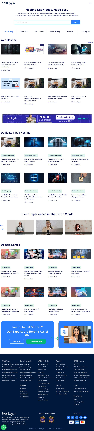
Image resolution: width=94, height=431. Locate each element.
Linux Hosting (24, 364)
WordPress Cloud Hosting (10, 372)
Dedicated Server (43, 375)
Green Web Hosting (26, 375)
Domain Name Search (27, 378)
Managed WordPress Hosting (11, 367)
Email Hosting (60, 378)
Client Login (24, 394)
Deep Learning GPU (80, 381)
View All (90, 43)
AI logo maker (60, 388)
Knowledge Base (79, 402)
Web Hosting (8, 32)
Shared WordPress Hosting (10, 364)
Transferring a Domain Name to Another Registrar (10, 272)
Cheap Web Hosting (26, 381)
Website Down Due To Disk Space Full (10, 98)
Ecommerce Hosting (8, 375)
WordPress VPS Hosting (9, 370)
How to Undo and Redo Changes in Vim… (79, 196)
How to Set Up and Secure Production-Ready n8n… (9, 196)
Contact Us (23, 391)
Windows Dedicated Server (46, 378)
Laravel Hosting (43, 400)
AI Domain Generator (62, 391)
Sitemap (76, 405)
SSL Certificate (60, 364)
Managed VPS (42, 367)
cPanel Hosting (55, 32)
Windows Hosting (25, 367)
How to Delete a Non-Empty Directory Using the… (57, 196)
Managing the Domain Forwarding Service (55, 272)
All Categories (85, 32)
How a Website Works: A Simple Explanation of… (56, 64)
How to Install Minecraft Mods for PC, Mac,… (32, 64)
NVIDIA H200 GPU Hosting (82, 378)
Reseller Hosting (25, 370)
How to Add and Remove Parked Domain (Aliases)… (10, 310)
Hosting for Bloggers (8, 381)
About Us (23, 388)
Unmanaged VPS (43, 364)
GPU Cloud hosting (79, 370)
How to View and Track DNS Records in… (80, 272)
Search (75, 22)
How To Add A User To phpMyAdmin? (78, 98)
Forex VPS (41, 372)
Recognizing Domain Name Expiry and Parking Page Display (33, 273)
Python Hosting (43, 394)
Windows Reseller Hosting (28, 372)
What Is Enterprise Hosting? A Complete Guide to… (57, 98)
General (70, 32)
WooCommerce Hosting (9, 378)
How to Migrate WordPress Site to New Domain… (10, 160)
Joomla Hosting (43, 389)
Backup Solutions (61, 375)
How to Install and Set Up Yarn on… (79, 160)
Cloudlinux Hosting (61, 367)
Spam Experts (60, 381)
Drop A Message (36, 341)
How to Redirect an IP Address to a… (31, 310)
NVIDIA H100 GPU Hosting (82, 375)
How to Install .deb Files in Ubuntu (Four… (33, 160)
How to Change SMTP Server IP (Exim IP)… (78, 64)
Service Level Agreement (81, 391)
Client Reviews (24, 397)
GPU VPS (76, 364)
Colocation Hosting (44, 383)
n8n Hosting (42, 386)
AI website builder (61, 394)
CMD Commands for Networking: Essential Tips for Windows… (33, 197)
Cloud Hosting (42, 381)
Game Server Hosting (80, 372)
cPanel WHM (24, 32)
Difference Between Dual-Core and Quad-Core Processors (9, 65)
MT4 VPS (41, 397)
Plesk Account (39, 32)
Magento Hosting (43, 392)
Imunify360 (59, 370)
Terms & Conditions (80, 388)
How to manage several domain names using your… (80, 310)
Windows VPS (42, 370)
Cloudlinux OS (60, 372)
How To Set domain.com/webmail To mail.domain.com (32, 99)
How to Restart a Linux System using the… (55, 160)
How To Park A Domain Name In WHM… (55, 310)
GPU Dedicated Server (81, 367)
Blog (75, 399)
